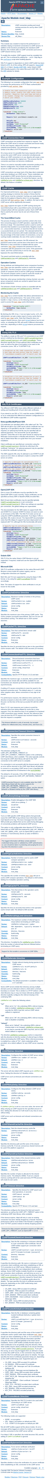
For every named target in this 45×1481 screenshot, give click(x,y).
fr (43, 1468)
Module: (4, 610)
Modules (40, 13)
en (39, 1468)
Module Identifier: (8, 34)
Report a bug (40, 1477)
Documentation (22, 13)
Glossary (26, 1477)
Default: (4, 603)
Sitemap (32, 1477)
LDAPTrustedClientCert (10, 340)
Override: (4, 933)
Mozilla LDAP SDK (20, 67)
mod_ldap (40, 82)
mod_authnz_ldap (15, 86)
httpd (27, 320)
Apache (3, 13)
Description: (6, 25)
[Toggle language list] (3, 21)
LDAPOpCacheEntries (8, 289)
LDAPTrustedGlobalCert (33, 338)
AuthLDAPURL (35, 770)
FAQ (20, 1477)
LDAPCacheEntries (8, 258)
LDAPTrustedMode (29, 340)
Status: (4, 31)
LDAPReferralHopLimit (24, 180)
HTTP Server (11, 13)
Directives (14, 1477)
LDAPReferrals (6, 180)
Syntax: (4, 601)
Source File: (5, 36)
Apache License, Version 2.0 (22, 1472)
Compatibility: (6, 675)
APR (8, 65)
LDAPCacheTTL (23, 258)
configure (7, 59)
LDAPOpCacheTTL (26, 289)
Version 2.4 (32, 13)
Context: (4, 606)
